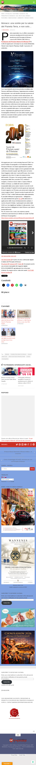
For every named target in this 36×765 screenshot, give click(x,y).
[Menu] (34, 2)
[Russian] (5, 477)
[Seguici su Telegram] (34, 444)
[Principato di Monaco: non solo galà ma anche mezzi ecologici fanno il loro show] (8, 332)
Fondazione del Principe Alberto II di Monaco (15, 41)
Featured (4, 18)
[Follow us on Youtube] (25, 444)
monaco (29, 354)
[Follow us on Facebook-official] (28, 444)
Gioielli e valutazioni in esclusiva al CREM (18, 587)
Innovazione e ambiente (16, 18)
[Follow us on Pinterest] (20, 444)
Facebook (4, 264)
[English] (2, 477)
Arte (2, 13)
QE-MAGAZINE (6, 259)
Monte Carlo (4, 356)
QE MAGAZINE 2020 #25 (8, 256)
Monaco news (29, 18)
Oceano (28, 356)
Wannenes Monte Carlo (18, 585)
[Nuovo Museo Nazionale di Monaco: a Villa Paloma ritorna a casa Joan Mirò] (24, 314)
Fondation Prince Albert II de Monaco (18, 354)
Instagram (12, 264)
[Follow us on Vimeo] (22, 444)
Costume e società (19, 13)
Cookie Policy (22, 755)
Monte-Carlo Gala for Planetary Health (17, 356)
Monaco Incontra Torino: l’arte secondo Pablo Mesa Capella (8, 379)
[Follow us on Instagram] (31, 444)
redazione (6, 30)
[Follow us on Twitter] (17, 444)
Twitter (20, 264)
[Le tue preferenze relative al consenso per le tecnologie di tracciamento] (33, 762)
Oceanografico (5, 358)
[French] (4, 477)
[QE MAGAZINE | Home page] (3, 2)
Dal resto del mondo (23, 16)
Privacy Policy (14, 755)
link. (20, 198)
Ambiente (7, 354)
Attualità (8, 13)
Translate (12, 481)
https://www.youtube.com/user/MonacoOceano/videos (16, 218)
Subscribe (6, 603)
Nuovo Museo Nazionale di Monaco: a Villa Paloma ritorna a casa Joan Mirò (24, 320)
